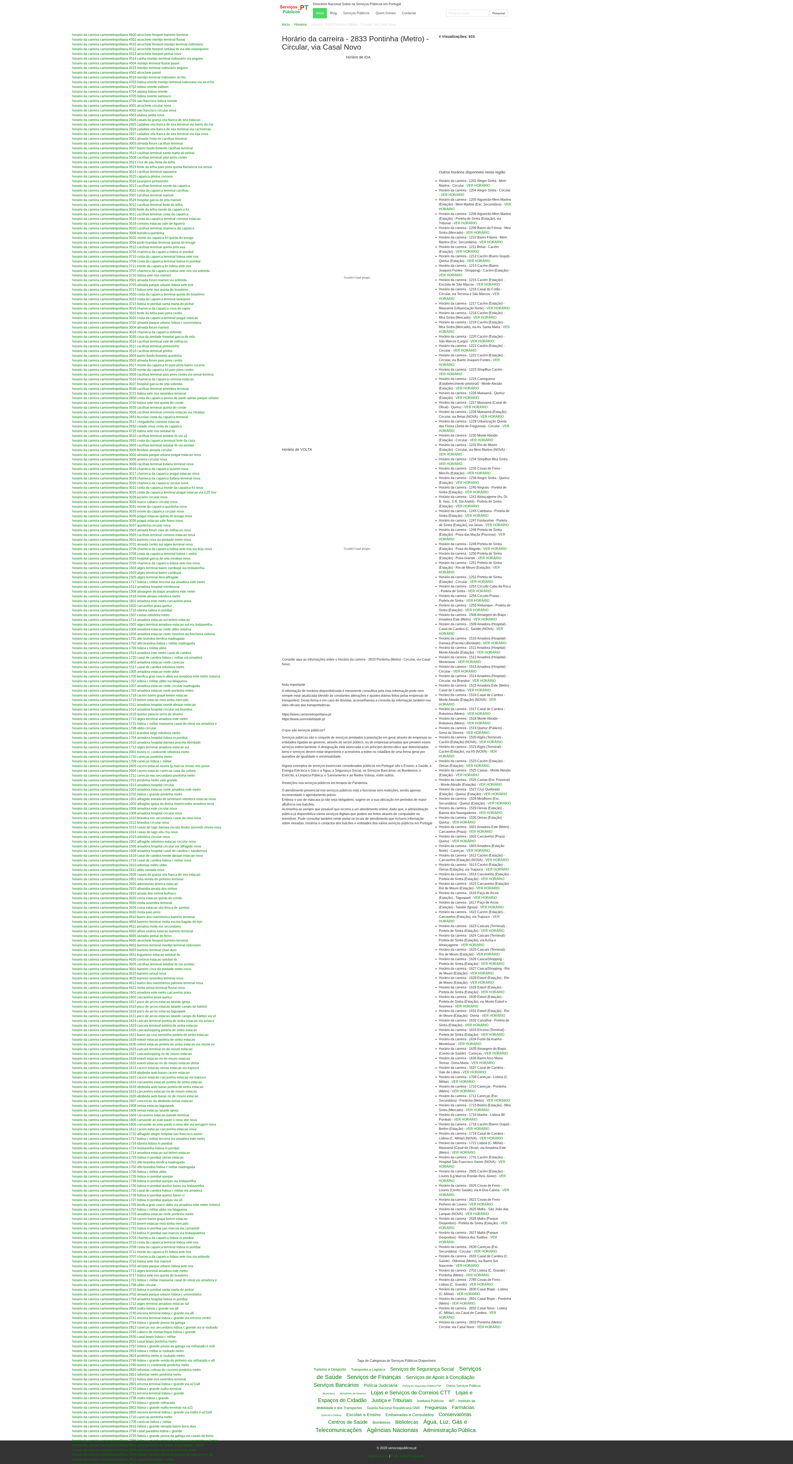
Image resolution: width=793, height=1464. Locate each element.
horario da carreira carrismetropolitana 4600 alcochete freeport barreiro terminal (130, 35)
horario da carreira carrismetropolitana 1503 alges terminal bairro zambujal (126, 572)
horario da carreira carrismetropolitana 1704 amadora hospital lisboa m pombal (130, 737)
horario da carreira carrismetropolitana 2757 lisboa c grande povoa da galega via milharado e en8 (143, 1346)
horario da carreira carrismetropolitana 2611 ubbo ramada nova (118, 870)
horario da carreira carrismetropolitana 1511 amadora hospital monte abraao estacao (134, 704)
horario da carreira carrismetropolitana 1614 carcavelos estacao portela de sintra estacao (137, 1082)
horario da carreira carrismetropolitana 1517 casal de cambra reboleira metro (128, 667)
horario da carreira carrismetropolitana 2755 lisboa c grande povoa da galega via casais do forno (142, 1436)
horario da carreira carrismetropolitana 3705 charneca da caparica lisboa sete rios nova (136, 563)
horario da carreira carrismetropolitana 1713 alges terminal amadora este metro (130, 719)
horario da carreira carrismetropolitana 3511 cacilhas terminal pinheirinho (125, 346)
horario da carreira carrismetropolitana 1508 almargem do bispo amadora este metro (133, 591)
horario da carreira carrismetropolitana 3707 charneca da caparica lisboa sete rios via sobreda (141, 271)
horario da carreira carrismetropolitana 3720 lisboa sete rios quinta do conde (128, 403)
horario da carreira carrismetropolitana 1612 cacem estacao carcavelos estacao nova (134, 1129)
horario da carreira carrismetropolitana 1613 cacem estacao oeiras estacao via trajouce (135, 1068)
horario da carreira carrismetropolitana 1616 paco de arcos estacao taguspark (128, 1011)
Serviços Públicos (356, 13)
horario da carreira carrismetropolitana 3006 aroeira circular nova (119, 459)
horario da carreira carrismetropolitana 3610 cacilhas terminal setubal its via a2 (129, 436)
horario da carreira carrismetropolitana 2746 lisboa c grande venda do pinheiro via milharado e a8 (143, 1360)
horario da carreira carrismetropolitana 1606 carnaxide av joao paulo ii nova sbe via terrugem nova (144, 1124)
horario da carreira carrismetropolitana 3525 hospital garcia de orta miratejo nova (131, 558)
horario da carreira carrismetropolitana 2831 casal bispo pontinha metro (124, 1341)
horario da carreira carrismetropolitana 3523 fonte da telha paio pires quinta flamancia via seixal (142, 167)
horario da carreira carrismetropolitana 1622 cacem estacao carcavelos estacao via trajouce (139, 1077)
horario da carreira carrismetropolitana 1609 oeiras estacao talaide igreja (125, 1110)
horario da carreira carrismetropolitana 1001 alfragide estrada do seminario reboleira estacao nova (144, 799)
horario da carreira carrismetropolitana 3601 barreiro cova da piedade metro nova (131, 539)
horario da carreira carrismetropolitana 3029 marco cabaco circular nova (124, 502)
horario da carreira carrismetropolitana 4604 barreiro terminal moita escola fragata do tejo (137, 921)
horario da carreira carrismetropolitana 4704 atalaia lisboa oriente (120, 91)
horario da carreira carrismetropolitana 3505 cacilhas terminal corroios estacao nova (133, 535)
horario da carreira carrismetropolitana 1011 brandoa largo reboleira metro (126, 733)
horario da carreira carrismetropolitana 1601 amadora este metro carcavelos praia (131, 601)
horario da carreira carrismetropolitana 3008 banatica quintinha (118, 233)
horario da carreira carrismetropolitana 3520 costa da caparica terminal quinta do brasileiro (138, 294)
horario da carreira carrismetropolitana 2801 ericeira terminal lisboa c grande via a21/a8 (136, 1384)
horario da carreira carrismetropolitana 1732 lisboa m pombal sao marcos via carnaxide (135, 1228)
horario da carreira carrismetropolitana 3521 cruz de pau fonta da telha (123, 162)
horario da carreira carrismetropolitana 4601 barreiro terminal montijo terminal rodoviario (136, 945)
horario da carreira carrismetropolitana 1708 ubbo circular (114, 728)
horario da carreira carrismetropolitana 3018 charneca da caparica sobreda (127, 332)
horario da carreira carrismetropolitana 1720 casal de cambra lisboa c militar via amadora (137, 657)
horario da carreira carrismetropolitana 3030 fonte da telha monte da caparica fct (130, 209)
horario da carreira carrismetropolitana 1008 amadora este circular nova (124, 808)
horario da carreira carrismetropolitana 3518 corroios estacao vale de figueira (128, 223)
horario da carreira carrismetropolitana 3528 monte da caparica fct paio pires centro (133, 369)
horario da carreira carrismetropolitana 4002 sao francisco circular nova (124, 110)
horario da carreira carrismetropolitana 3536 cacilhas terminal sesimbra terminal (130, 388)
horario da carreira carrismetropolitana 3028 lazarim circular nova (119, 497)
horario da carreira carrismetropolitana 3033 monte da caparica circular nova (128, 511)
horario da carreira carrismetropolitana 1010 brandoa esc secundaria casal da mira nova (136, 818)
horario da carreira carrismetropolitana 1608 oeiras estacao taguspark (123, 1105)
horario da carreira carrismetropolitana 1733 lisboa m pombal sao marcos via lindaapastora (138, 1233)
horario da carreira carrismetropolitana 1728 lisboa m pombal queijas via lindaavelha (134, 1181)
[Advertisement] (313, 119)
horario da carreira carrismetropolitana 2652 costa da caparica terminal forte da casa (133, 440)
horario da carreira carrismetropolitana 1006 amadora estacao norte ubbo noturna (131, 629)
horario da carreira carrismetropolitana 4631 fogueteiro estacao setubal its (126, 954)
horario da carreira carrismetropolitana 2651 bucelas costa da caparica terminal (130, 417)
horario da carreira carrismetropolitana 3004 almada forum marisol (120, 327)
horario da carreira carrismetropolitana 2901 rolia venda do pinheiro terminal (127, 879)
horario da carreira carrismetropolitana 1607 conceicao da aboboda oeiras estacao (132, 1101)
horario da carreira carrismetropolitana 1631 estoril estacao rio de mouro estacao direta (135, 1063)
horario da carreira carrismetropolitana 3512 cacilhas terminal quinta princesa (128, 247)
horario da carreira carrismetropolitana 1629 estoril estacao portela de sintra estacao (133, 1039)
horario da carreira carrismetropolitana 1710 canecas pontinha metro (122, 756)
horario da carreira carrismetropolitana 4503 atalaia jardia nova (118, 115)
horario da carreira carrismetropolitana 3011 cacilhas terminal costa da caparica (130, 214)
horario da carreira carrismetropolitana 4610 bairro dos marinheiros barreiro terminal (133, 917)
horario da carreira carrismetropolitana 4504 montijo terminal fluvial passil (125, 63)
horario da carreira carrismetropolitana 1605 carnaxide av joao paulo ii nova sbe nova (134, 1120)
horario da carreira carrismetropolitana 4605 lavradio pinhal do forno (122, 936)
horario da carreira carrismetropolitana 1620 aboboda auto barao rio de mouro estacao (135, 1096)
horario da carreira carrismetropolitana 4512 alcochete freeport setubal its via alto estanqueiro (140, 49)
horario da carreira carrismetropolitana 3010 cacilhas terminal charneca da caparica (133, 228)
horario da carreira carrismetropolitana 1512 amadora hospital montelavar (126, 586)
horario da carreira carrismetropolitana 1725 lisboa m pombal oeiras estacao (128, 1157)
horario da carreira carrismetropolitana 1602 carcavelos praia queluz (122, 605)
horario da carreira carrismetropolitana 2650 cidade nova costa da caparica (127, 426)
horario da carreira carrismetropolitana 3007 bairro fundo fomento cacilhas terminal (132, 148)
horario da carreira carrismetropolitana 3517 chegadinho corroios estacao (125, 422)
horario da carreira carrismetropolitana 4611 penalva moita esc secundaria (126, 926)
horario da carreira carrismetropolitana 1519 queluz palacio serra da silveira (127, 714)
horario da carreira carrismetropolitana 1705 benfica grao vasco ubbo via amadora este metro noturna (146, 676)
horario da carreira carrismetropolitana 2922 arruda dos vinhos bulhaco (124, 893)
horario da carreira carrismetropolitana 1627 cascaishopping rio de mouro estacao (132, 1054)
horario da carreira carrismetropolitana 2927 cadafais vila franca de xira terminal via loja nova (140, 134)
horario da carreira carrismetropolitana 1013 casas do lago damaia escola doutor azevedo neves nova (146, 827)
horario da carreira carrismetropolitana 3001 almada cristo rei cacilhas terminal (129, 138)
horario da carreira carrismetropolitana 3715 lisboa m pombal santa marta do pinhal (133, 304)
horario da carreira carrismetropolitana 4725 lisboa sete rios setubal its (123, 431)
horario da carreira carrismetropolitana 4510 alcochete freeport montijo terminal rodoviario (137, 44)
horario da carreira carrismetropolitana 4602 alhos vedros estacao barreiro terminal (132, 931)
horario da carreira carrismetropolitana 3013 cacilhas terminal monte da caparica (131, 185)
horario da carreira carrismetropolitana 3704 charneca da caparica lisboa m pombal (133, 252)
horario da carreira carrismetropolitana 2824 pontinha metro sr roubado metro (128, 1355)
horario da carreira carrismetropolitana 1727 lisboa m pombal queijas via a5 (127, 1200)
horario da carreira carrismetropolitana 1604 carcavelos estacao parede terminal (130, 1115)
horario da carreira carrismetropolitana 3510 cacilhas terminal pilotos (122, 351)
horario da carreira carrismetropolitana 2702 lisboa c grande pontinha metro (127, 794)
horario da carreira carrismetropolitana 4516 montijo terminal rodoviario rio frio (129, 77)
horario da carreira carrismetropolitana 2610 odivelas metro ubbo (119, 865)
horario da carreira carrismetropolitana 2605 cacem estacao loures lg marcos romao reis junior (141, 766)
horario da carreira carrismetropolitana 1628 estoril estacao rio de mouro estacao (131, 1058)
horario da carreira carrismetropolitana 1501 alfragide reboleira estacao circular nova (134, 841)
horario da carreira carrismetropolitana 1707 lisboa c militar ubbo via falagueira (129, 681)
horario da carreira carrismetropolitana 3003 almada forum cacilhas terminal (127, 143)
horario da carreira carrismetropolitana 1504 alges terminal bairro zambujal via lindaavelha (138, 568)
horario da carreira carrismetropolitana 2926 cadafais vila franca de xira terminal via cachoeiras (141, 129)
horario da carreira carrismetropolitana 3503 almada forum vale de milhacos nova (131, 530)
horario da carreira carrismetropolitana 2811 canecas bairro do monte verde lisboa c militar (138, 1445)
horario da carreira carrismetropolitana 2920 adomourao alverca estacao (125, 884)
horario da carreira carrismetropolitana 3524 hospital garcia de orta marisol (126, 200)
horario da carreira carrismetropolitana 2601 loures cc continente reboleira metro (130, 752)
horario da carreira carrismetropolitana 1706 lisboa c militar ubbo (119, 648)
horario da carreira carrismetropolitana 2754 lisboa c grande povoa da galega (128, 1322)
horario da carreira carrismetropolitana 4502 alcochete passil (116, 72)
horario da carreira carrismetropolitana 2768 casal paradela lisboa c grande (127, 1431)
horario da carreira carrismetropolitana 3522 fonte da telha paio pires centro (127, 313)
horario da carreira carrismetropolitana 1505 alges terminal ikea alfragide (125, 577)
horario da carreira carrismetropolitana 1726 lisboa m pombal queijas (122, 1176)
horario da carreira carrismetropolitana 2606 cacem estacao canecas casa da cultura (134, 770)
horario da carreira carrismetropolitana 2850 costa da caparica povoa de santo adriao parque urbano (145, 398)
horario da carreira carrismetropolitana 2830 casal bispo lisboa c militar (124, 1336)
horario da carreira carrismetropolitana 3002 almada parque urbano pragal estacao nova (136, 455)
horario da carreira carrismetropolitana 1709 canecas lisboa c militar (121, 761)
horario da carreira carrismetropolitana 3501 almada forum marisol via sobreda (129, 280)
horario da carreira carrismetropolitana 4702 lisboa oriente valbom (120, 87)
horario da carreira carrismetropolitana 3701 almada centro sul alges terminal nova (132, 544)
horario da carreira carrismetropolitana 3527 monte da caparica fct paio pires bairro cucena (138, 365)
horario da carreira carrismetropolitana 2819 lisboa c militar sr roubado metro (128, 1351)
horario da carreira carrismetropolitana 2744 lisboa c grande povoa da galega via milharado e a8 (142, 1454)
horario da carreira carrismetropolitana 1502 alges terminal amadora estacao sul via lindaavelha (142, 624)
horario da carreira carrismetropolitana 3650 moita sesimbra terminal (122, 903)
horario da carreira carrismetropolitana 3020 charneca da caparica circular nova (130, 483)
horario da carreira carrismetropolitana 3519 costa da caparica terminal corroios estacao (136, 219)
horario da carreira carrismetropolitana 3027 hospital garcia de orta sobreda (127, 384)
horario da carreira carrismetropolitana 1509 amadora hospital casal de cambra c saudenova (139, 851)
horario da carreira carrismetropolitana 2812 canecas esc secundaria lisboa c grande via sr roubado (145, 1327)
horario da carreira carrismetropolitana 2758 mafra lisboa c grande (120, 1398)
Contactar (409, 13)
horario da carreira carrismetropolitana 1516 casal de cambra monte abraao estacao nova (137, 855)
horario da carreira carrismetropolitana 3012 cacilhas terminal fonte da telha (127, 204)
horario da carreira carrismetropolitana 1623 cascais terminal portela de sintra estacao (135, 1025)
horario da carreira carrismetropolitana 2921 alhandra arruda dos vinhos (124, 888)
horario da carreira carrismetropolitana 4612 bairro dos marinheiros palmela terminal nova (137, 983)
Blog (333, 13)
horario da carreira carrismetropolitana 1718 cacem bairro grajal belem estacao (130, 695)
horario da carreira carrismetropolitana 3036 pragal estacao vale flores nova (127, 520)
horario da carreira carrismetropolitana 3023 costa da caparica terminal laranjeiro (131, 299)
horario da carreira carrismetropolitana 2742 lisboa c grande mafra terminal (126, 1388)
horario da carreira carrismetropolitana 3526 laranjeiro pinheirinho (120, 181)
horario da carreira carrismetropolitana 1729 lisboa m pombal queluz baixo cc (128, 1195)
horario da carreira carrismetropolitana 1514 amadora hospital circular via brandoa (132, 709)
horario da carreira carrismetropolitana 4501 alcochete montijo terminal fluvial (128, 39)
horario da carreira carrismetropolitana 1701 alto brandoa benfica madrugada (128, 638)
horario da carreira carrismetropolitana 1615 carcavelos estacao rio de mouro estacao (134, 1091)
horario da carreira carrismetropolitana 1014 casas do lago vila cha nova (125, 832)
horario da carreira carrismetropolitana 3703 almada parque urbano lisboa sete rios (132, 285)
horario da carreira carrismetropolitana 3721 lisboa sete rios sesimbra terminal (129, 393)
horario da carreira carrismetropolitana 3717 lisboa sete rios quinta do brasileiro (130, 289)
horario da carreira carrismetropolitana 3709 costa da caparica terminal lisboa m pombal (136, 261)
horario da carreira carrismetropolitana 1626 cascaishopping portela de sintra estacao (134, 1030)
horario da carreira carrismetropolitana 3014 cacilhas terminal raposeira (124, 171)
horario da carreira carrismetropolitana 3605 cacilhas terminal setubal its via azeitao (133, 445)
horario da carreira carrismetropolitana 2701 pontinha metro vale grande (124, 780)
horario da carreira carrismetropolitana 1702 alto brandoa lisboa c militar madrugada (133, 643)
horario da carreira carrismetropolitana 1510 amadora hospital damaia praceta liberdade (136, 742)
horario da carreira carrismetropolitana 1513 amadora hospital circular (123, 785)
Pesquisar (498, 13)
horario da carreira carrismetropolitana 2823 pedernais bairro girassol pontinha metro (134, 1450)
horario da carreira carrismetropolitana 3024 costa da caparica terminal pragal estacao (135, 318)
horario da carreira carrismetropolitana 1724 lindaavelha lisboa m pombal (125, 1148)
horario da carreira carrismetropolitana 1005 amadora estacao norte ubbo (125, 671)
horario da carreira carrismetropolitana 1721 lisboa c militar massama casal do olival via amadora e (144, 723)
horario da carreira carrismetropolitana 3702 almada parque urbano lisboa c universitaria (136, 322)
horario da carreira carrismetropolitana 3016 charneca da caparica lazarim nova (130, 469)
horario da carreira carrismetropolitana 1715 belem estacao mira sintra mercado (130, 700)
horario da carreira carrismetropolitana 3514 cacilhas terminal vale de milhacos (130, 341)
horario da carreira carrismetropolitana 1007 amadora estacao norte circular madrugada (136, 686)
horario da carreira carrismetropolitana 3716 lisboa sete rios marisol (121, 275)
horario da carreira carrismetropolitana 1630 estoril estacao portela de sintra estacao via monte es (143, 1044)
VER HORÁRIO (478, 185)
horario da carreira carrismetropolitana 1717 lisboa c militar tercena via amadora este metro (138, 582)
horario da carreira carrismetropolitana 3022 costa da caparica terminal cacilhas (130, 190)
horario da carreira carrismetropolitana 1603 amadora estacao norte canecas (128, 662)
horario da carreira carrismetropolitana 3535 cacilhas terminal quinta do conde (129, 407)
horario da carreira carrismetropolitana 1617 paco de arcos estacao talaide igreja (131, 1002)
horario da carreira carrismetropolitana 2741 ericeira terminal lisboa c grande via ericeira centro (141, 1318)
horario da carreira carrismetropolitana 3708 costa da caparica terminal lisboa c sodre (134, 553)
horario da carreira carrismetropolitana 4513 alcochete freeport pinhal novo (126, 54)
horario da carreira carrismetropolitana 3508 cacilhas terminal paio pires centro (129, 157)
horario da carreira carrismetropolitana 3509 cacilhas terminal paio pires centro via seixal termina (143, 374)
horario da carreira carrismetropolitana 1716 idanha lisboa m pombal (122, 610)
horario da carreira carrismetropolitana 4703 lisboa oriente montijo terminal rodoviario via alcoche (143, 82)
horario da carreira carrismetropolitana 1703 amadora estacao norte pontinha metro (133, 690)
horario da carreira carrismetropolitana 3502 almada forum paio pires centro (127, 360)
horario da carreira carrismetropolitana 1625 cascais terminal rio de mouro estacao (132, 1049)
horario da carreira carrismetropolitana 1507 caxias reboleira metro (121, 615)
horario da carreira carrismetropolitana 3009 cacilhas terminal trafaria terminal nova (133, 464)
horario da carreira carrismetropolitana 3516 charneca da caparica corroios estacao (133, 379)
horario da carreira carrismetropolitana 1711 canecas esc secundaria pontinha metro (133, 775)
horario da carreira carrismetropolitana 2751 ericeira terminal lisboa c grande (128, 1393)
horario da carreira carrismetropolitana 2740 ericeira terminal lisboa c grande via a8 (133, 1313)
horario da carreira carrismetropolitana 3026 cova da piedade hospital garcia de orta (133, 336)
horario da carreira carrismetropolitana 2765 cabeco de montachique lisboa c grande (134, 1332)
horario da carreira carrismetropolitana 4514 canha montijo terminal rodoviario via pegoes (137, 58)
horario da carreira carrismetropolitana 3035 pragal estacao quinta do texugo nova (132, 516)
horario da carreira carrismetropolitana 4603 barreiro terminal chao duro (124, 950)
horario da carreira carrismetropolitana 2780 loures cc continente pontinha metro (130, 1365)
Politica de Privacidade (408, 1456)
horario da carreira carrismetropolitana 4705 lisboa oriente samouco (121, 96)
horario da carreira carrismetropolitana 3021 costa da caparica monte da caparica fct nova (137, 487)
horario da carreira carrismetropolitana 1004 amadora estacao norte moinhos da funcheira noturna (143, 634)
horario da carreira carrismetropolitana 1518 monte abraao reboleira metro (126, 596)
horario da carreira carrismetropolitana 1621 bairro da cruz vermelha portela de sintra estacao (140, 1035)
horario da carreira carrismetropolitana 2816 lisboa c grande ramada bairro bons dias (134, 1426)
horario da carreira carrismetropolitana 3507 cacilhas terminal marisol (122, 195)
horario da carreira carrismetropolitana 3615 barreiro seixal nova (119, 973)
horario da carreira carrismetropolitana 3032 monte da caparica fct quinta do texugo (133, 238)
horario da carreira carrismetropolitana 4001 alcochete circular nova (121, 105)
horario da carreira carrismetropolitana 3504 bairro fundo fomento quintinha (127, 355)
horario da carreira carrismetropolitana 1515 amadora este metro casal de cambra (131, 653)
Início (320, 13)
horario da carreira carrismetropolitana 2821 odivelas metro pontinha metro (126, 1374)
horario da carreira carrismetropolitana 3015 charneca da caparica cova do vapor (131, 308)
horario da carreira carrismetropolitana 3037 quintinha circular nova (121, 525)
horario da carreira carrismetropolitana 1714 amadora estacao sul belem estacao (131, 620)
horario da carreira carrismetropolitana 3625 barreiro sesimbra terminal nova (127, 978)
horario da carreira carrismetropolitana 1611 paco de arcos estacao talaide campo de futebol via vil (144, 1016)
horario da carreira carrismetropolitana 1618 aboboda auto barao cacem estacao (131, 1072)
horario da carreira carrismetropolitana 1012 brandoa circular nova (120, 822)
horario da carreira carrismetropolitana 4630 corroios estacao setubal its (124, 959)
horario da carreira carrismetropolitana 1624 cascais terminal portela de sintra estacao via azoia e (143, 1021)
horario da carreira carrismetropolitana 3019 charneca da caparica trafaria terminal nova (136, 478)
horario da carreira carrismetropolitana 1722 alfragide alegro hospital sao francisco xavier (137, 1134)
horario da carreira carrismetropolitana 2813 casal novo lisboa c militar (123, 1459)
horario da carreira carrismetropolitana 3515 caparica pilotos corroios (122, 176)
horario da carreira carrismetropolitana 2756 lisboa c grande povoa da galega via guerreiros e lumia (144, 1440)
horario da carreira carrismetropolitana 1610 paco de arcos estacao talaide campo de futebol (139, 1006)
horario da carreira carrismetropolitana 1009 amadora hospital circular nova (127, 813)
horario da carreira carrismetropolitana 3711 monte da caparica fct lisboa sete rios (131, 266)
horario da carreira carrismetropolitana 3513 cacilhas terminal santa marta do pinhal (133, 153)
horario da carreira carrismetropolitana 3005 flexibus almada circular (122, 450)
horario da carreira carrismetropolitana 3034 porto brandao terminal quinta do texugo (133, 242)
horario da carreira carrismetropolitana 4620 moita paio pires (116, 912)
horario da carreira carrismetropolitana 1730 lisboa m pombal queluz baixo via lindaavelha (138, 1186)
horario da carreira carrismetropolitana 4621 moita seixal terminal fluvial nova (128, 987)
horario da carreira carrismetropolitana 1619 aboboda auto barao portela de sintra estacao (137, 1087)
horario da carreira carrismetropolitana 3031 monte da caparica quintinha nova (129, 506)
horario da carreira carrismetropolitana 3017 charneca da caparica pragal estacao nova (135, 473)
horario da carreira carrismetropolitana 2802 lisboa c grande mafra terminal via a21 (132, 1407)
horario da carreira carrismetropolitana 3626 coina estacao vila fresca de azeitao (130, 907)
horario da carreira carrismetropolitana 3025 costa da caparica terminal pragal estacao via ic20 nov (144, 492)
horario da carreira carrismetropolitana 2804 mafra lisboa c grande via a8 (125, 1308)
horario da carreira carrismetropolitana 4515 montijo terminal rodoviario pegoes (130, 68)
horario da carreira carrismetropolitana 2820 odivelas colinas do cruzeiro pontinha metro (136, 1369)
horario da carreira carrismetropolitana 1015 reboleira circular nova (121, 837)
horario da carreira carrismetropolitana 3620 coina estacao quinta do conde (127, 898)
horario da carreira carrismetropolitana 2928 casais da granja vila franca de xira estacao (136, 120)
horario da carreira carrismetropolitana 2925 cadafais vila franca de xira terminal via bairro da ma (142, 124)
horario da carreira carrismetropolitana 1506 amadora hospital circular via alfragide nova (136, 846)
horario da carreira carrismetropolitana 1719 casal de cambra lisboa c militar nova (131, 860)
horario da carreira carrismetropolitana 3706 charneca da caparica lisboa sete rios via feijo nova (142, 549)
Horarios (300, 24)
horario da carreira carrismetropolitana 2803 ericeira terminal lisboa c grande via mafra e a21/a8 (142, 1412)
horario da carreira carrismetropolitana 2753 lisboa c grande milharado (123, 1403)
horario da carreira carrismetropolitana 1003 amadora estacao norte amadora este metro (136, 789)
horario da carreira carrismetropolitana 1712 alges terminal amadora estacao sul (130, 747)
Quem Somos (386, 13)
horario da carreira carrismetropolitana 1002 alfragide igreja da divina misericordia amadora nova (143, 804)
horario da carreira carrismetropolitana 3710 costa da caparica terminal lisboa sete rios (135, 256)
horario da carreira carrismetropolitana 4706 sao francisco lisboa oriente (124, 101)
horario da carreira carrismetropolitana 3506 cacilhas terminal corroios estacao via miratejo (138, 412)
